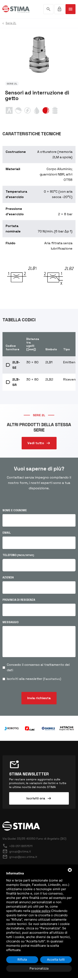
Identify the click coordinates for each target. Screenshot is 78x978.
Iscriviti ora (39, 798)
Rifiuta (22, 959)
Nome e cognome (14, 510)
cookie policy (40, 911)
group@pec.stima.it (19, 857)
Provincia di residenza (18, 600)
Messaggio (10, 622)
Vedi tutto (39, 443)
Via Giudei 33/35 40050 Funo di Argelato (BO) (34, 838)
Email (6, 532)
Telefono (18, 555)
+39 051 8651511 (17, 846)
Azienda (8, 577)
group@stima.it (16, 851)
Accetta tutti (56, 959)
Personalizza (39, 968)
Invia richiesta (39, 698)
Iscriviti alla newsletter (34, 679)
